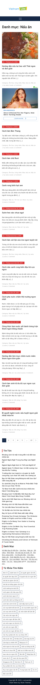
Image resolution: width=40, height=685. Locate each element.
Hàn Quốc (7, 639)
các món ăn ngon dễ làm (12, 631)
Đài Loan (7, 673)
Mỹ (22, 654)
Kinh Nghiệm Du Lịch (17, 557)
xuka (7, 85)
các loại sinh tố (9, 611)
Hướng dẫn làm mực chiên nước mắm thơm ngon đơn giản (19, 357)
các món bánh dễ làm (26, 611)
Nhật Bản (31, 654)
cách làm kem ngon (10, 596)
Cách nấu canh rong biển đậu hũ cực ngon (18, 268)
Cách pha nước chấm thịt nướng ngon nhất (19, 298)
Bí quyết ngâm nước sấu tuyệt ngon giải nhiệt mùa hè (20, 414)
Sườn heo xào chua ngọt (13, 213)
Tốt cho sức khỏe (20, 200)
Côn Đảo (30, 555)
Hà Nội (18, 639)
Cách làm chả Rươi (10, 158)
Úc (35, 670)
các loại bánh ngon (29, 607)
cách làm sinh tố (9, 604)
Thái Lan (28, 662)
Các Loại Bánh (14, 559)
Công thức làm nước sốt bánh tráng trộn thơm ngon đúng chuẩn (20, 327)
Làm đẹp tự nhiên (10, 642)
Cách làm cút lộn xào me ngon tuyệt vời (20, 240)
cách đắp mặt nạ (25, 604)
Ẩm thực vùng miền (15, 83)
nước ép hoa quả (20, 658)
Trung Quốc (25, 670)
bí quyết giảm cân (28, 573)
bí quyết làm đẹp (10, 576)
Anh (5, 573)
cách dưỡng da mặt (11, 588)
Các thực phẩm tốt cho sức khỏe (15, 635)
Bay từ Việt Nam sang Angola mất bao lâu (18, 537)
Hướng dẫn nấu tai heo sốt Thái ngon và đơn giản (19, 67)
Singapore (7, 662)
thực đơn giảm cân (10, 670)
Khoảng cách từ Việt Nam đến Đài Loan (17, 504)
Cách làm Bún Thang (11, 131)
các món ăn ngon (10, 627)
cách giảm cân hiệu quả (12, 592)
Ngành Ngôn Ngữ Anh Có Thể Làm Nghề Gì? (19, 465)
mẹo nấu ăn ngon (10, 654)
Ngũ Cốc (5, 559)
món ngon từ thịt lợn (11, 646)
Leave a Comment (16, 85)
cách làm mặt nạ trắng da (12, 600)
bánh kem (14, 573)
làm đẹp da (29, 639)
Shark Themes (25, 683)
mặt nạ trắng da (27, 646)
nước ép (7, 658)
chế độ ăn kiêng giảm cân (13, 584)
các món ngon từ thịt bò (12, 623)
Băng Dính (17, 561)
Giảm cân (5, 557)
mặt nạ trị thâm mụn (25, 650)
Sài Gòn (18, 662)
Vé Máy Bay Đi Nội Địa (10, 550)
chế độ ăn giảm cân (10, 580)
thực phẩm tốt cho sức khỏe (13, 666)
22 (31, 440)
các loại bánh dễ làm (11, 607)
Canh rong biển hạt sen (12, 185)
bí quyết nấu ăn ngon (28, 576)
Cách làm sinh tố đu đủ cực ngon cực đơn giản (19, 384)
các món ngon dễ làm (11, 619)
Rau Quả (24, 559)
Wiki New (10, 553)
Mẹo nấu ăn (26, 83)
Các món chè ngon (10, 615)
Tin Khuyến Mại (20, 555)
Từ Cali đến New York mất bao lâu (15, 507)
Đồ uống (17, 400)
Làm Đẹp (23, 550)
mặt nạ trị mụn (9, 650)
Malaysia (24, 642)
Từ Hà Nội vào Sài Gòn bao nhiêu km (16, 510)
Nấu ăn (33, 83)
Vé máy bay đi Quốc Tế (23, 553)
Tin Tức (9, 561)
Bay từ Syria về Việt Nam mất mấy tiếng (17, 513)
